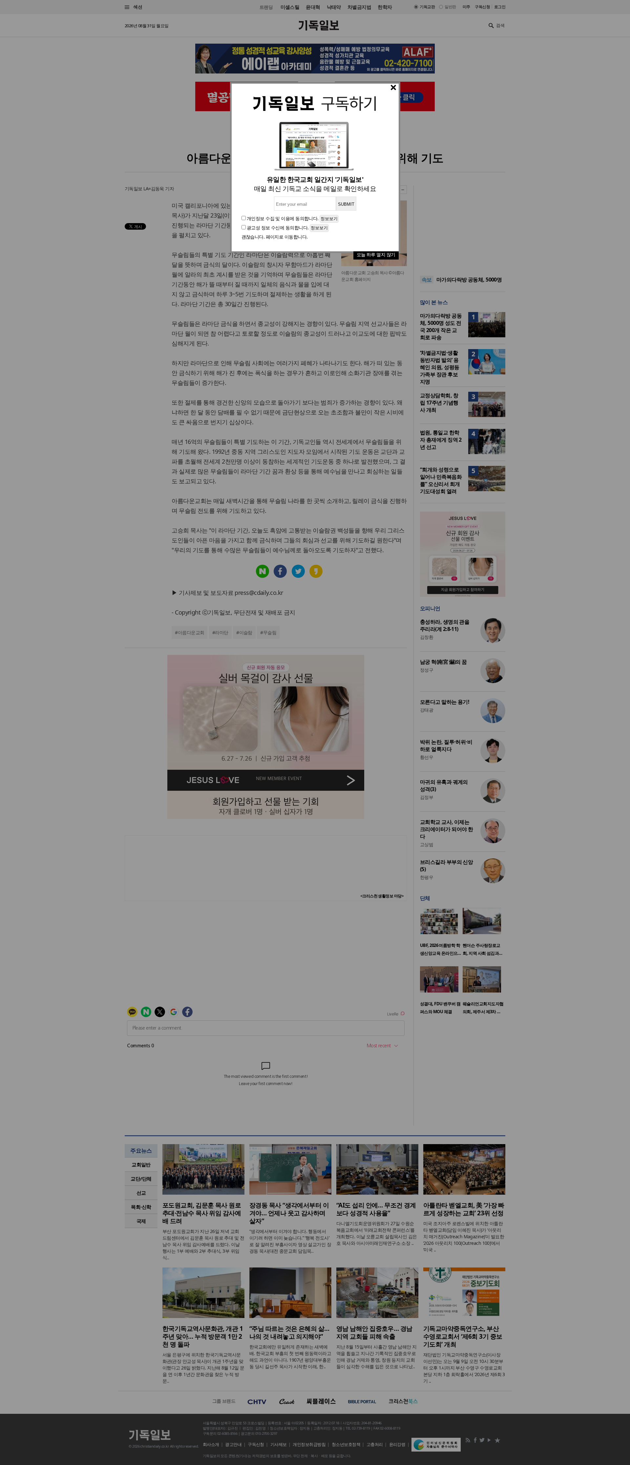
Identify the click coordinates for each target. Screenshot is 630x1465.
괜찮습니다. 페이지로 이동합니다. (275, 237)
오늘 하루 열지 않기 (376, 254)
